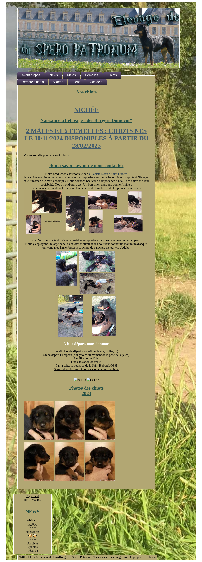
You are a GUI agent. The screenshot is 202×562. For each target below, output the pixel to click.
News (54, 75)
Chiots (112, 75)
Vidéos (58, 82)
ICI (69, 155)
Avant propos (31, 75)
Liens (76, 82)
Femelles (91, 75)
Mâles (71, 75)
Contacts (96, 82)
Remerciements (33, 82)
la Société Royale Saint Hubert (107, 173)
